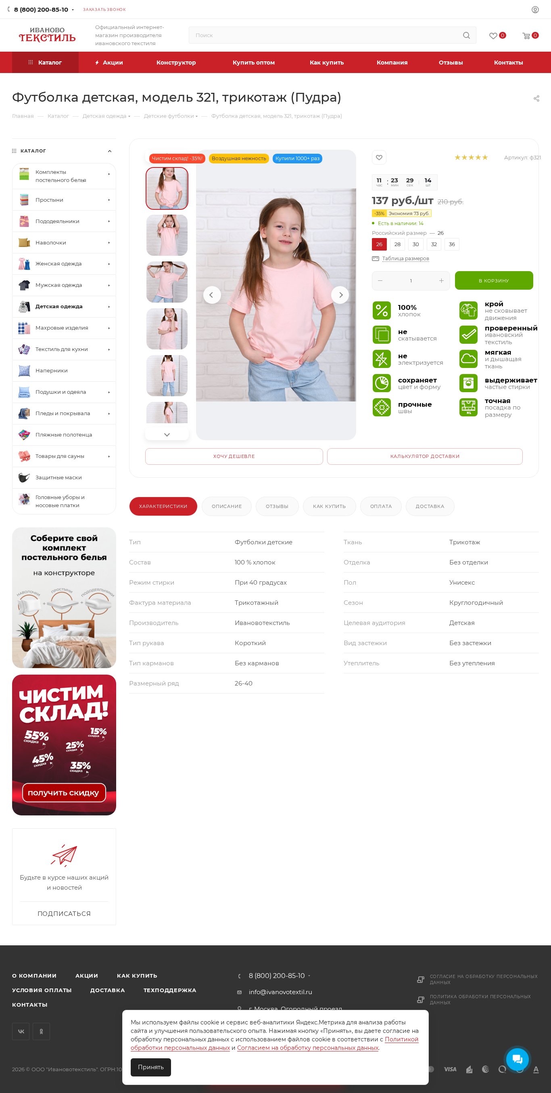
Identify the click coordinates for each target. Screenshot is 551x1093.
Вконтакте (20, 1031)
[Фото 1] (167, 188)
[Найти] (466, 35)
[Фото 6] (167, 422)
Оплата (381, 506)
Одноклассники (41, 1031)
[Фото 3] (167, 282)
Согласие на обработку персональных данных (484, 979)
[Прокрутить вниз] (167, 433)
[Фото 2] (167, 235)
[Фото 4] (167, 328)
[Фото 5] (167, 375)
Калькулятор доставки (425, 456)
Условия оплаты (42, 990)
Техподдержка (170, 990)
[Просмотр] (276, 295)
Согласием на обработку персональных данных (307, 1047)
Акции (86, 975)
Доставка (430, 506)
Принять (151, 1067)
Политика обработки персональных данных (481, 999)
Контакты (29, 1004)
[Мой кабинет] (535, 11)
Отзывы (277, 506)
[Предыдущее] (212, 295)
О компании (34, 975)
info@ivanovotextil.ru (280, 992)
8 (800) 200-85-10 (41, 9)
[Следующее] (340, 295)
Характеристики (163, 506)
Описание (227, 506)
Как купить (329, 506)
